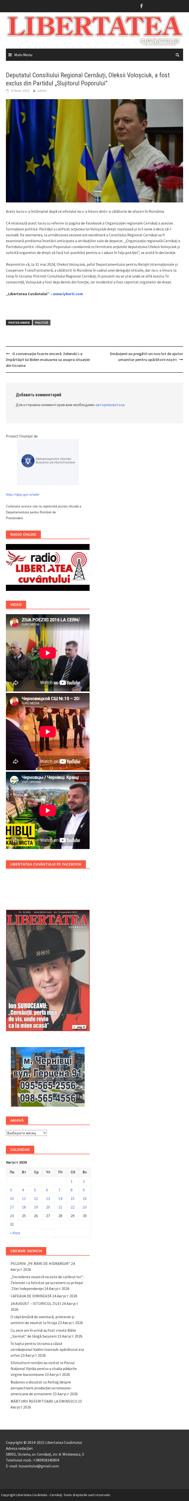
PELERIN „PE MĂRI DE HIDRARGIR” (40, 1263)
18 (24, 1207)
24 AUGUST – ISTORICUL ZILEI (36, 1303)
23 (85, 1207)
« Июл (15, 1232)
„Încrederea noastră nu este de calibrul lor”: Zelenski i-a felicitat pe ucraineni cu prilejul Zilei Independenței (47, 1282)
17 (12, 1207)
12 (36, 1198)
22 (73, 1207)
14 (60, 1198)
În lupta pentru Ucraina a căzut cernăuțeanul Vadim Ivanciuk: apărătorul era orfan (47, 1349)
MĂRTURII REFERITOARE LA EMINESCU (44, 1401)
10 (12, 1198)
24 (12, 1215)
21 (60, 1207)
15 (73, 1198)
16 (85, 1198)
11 (24, 1198)
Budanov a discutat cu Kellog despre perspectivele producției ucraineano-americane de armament (41, 1388)
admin (42, 90)
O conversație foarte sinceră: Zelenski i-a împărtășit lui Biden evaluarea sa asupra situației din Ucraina (48, 359)
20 (48, 1207)
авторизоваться (109, 404)
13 (48, 1198)
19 (36, 1207)
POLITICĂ (41, 322)
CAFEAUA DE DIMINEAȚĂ (31, 1295)
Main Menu (23, 54)
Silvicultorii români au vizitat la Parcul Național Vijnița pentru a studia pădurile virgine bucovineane (44, 1368)
